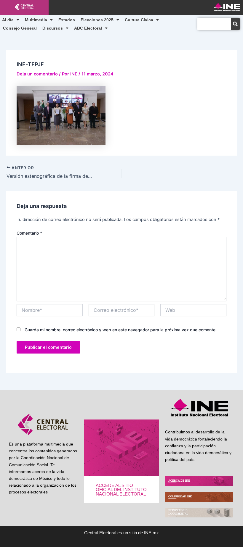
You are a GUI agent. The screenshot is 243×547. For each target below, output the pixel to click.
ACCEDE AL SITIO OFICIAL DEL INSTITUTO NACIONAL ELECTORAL (121, 489)
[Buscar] (235, 24)
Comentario (29, 232)
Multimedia (36, 19)
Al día (8, 19)
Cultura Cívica (139, 19)
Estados (66, 19)
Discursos (52, 28)
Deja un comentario (37, 74)
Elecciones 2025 (97, 19)
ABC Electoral (88, 28)
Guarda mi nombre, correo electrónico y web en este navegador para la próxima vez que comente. (121, 329)
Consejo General (20, 28)
